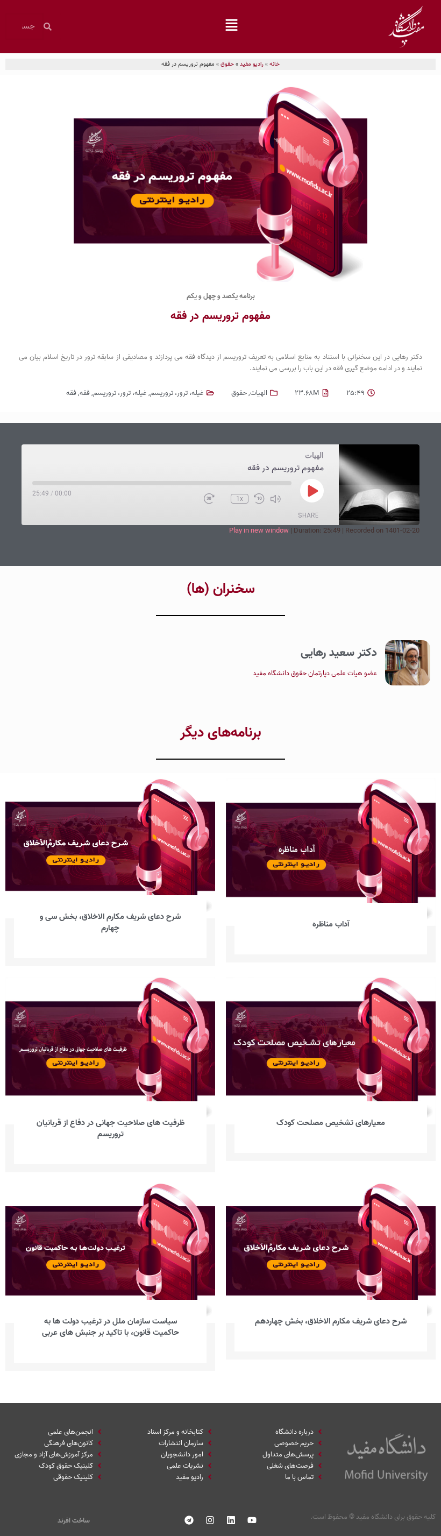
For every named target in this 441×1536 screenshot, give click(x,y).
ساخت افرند (74, 1520)
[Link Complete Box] (331, 870)
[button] (231, 26)
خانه (274, 64)
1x (239, 498)
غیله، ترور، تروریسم (177, 393)
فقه (85, 393)
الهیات (258, 393)
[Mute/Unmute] (280, 498)
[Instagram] (210, 1520)
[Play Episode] (312, 490)
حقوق (227, 64)
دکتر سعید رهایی (339, 652)
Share (308, 515)
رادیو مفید (252, 64)
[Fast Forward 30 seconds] (214, 498)
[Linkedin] (231, 1520)
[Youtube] (252, 1520)
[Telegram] (189, 1520)
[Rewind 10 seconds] (259, 498)
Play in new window (259, 530)
